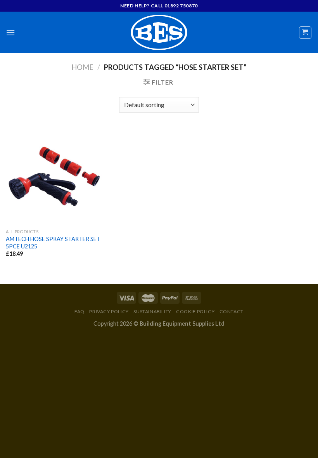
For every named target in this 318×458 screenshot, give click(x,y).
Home (82, 67)
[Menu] (10, 32)
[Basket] (305, 32)
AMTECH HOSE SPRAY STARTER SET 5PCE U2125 (53, 243)
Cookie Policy (195, 311)
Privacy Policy (109, 311)
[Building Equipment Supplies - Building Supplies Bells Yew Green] (159, 32)
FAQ (79, 311)
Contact (231, 311)
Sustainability (152, 311)
